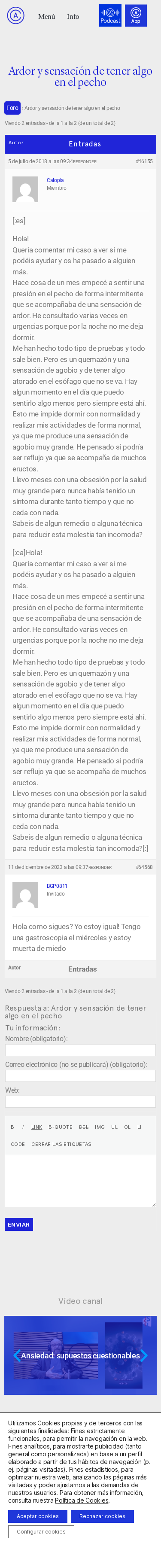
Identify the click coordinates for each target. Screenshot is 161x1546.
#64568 (144, 867)
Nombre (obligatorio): (36, 1039)
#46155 (144, 161)
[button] (47, 16)
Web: (12, 1090)
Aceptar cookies (38, 1516)
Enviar (19, 1224)
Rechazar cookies (102, 1516)
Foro (12, 107)
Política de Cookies (81, 1500)
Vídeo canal (80, 1301)
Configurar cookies (41, 1531)
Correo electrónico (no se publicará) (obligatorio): (76, 1064)
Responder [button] (85, 161)
